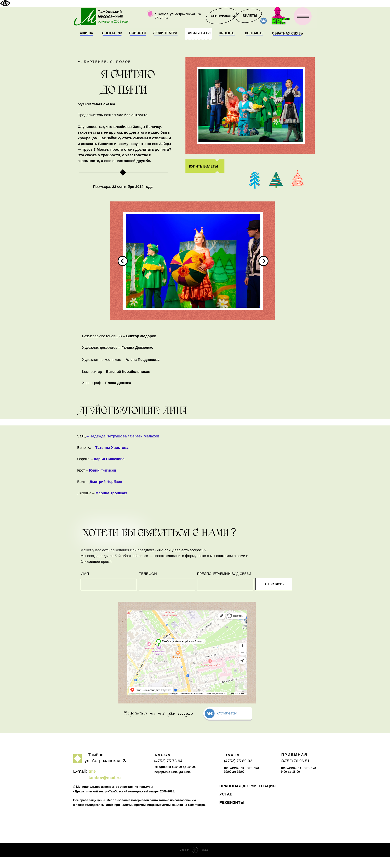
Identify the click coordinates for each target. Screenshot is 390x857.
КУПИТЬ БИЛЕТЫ (203, 166)
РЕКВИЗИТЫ (231, 802)
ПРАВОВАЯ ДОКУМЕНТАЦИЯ (247, 786)
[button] (287, 33)
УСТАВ (226, 794)
